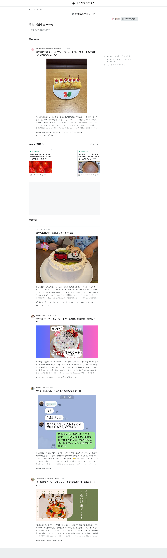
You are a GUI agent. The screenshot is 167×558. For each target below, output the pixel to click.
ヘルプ (121, 59)
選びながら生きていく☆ (43, 315)
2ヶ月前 (48, 229)
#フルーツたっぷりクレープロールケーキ (67, 132)
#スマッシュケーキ (43, 305)
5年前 (51, 387)
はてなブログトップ (110, 61)
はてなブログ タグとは (111, 59)
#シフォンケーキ (59, 302)
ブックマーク (34, 151)
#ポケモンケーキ (42, 377)
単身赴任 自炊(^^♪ (42, 387)
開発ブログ (128, 59)
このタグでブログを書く (129, 19)
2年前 (54, 315)
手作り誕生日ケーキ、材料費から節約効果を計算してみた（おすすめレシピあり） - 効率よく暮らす (40, 156)
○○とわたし (40, 229)
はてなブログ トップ (37, 9)
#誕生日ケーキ (54, 377)
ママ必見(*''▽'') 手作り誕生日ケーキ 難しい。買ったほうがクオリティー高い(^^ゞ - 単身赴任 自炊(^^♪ (89, 156)
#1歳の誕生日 (41, 540)
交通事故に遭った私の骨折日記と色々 (47, 479)
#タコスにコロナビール (44, 135)
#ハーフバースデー (88, 302)
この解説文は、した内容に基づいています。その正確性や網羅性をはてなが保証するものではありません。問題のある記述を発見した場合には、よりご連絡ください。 (39, 30)
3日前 (68, 48)
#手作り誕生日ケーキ (43, 132)
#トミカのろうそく (73, 302)
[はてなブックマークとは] (43, 144)
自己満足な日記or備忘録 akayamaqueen (50, 48)
